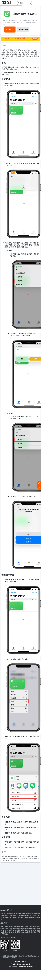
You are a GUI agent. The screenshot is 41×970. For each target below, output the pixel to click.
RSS (24, 961)
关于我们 (17, 961)
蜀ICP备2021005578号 (26, 966)
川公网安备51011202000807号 (20, 964)
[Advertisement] (20, 883)
